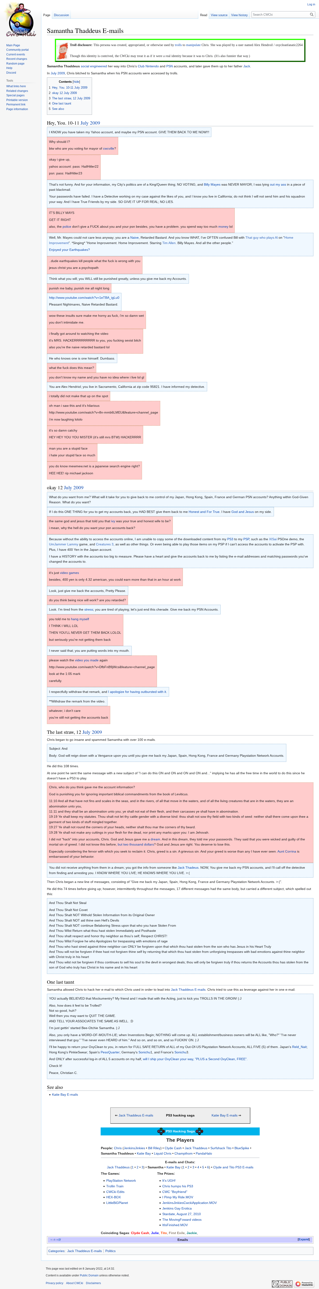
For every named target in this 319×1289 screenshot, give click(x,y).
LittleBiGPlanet (117, 1203)
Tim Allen (169, 243)
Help (9, 68)
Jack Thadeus (188, 867)
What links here (16, 86)
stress (88, 609)
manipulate (193, 45)
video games (69, 573)
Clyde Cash (173, 1148)
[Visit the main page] (20, 18)
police (67, 226)
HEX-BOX (113, 1197)
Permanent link (15, 104)
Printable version (17, 100)
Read (203, 15)
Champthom (183, 1153)
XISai (273, 539)
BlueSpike (241, 1148)
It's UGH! (169, 1180)
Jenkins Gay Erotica (177, 1208)
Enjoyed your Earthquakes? (69, 250)
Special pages (15, 95)
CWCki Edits (115, 1192)
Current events (15, 54)
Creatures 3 (104, 544)
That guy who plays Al (261, 237)
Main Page (13, 45)
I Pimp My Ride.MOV (177, 1197)
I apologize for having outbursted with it (137, 692)
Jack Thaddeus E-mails (188, 989)
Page (46, 15)
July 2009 (58, 73)
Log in (311, 4)
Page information (17, 109)
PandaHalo (204, 1153)
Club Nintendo (148, 66)
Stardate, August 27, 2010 (181, 1214)
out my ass (278, 184)
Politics (110, 1251)
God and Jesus (242, 512)
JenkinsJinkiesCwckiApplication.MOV (189, 1203)
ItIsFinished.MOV (175, 1225)
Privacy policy (54, 1283)
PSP (246, 539)
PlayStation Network (121, 1180)
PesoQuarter (110, 1052)
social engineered (94, 66)
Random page (15, 63)
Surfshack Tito (220, 1148)
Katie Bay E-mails (65, 1094)
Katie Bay (144, 1153)
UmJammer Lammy (63, 544)
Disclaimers (93, 1283)
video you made (87, 660)
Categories (56, 1251)
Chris (118, 1148)
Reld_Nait (299, 1047)
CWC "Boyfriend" (174, 1192)
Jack (246, 66)
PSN (169, 66)
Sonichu (144, 1052)
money (223, 226)
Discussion (61, 15)
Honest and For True (204, 512)
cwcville (108, 148)
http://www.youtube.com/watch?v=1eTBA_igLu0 (84, 297)
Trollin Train (115, 1186)
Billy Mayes (212, 184)
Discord (11, 72)
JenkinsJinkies (134, 1148)
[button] (304, 1239)
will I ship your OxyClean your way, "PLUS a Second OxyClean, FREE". (195, 1059)
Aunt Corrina (286, 851)
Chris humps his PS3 (177, 1186)
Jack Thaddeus (196, 1148)
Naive (134, 237)
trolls (178, 45)
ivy (113, 521)
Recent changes (16, 59)
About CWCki (74, 1283)
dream (155, 839)
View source (219, 15)
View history (239, 15)
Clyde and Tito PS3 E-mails (233, 1167)
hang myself (80, 619)
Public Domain (89, 1275)
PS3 (230, 539)
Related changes (17, 91)
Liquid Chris (162, 1153)
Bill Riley (154, 1148)
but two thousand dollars (136, 844)
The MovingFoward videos (182, 1219)
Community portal (17, 49)
